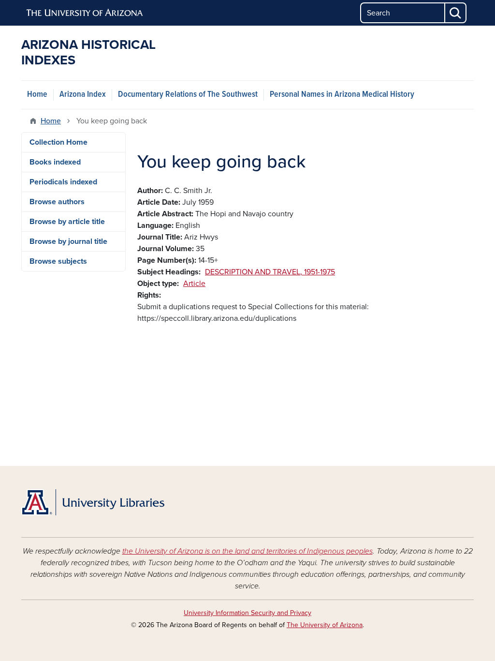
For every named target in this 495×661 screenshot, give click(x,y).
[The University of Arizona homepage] (85, 13)
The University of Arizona (325, 625)
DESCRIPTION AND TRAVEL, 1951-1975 (270, 272)
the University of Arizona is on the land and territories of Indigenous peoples (247, 551)
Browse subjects (58, 261)
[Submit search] (455, 12)
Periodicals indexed (63, 182)
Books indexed (55, 162)
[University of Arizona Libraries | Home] (92, 502)
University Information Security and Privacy (247, 613)
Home (37, 94)
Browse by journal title (68, 241)
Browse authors (57, 202)
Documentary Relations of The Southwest (188, 94)
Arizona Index (82, 94)
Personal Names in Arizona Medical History (342, 94)
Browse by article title (67, 221)
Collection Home (58, 142)
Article (194, 283)
